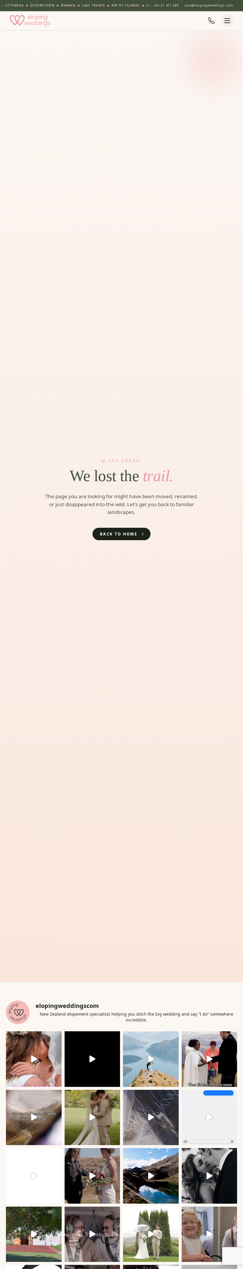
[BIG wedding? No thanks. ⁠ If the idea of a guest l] (151, 1059)
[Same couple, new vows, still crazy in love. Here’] (34, 1117)
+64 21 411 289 (166, 5)
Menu (227, 21)
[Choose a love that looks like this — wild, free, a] (92, 1176)
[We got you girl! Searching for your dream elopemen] (209, 1117)
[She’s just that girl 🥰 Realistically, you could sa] (151, 1176)
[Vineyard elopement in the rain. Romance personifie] (151, 1234)
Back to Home (118, 534)
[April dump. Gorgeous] (209, 1176)
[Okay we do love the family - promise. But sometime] (209, 1059)
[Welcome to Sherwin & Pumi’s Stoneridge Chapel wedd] (92, 1059)
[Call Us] (211, 20)
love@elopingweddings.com (209, 5)
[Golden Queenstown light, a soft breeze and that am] (151, 1117)
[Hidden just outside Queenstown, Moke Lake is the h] (34, 1059)
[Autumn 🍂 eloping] (34, 1234)
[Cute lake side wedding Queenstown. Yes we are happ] (209, 1234)
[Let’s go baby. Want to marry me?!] (92, 1234)
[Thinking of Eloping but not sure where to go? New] (34, 1176)
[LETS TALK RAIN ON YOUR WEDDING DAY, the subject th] (92, 1117)
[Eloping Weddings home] (30, 21)
